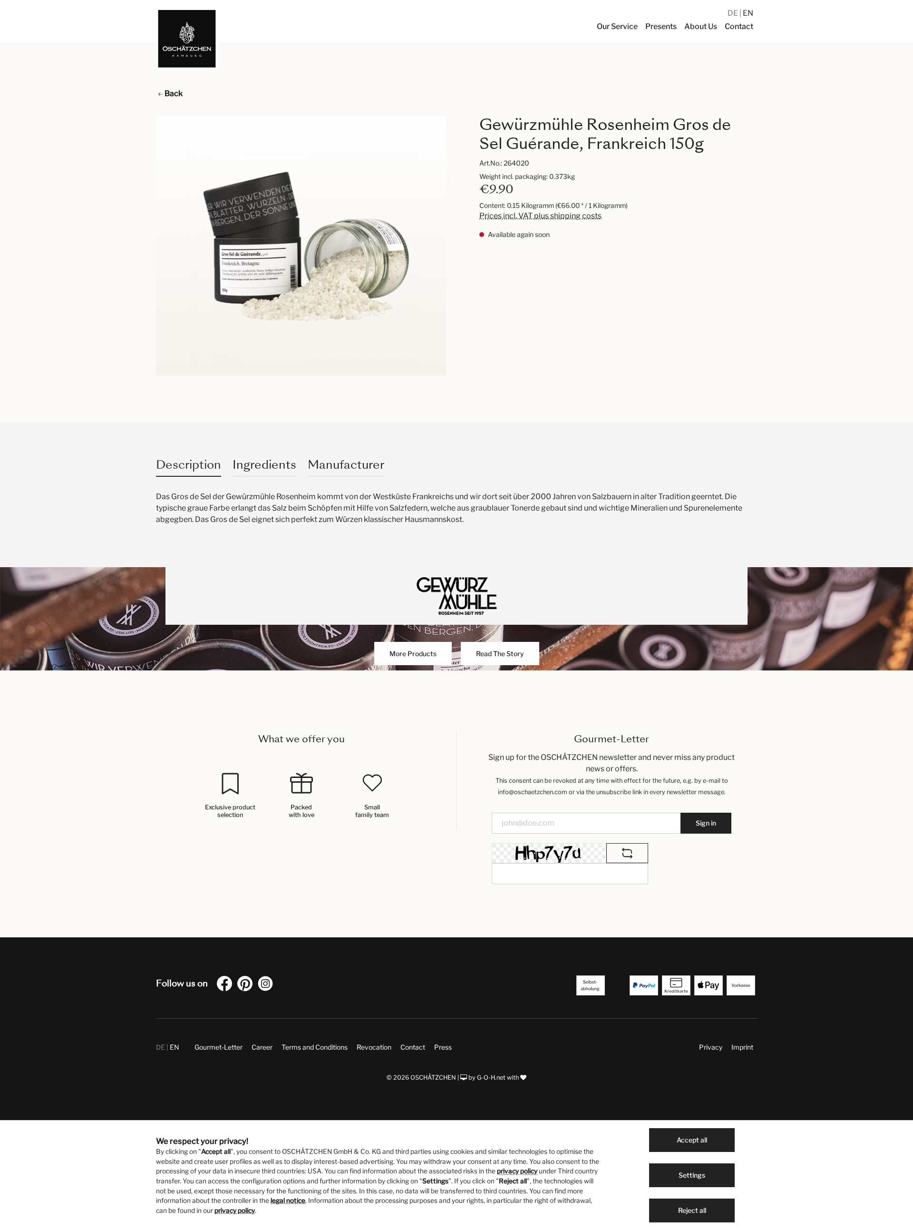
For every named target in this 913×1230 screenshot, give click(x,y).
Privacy (710, 1047)
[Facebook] (226, 985)
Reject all (692, 1210)
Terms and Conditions (315, 1047)
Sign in (706, 823)
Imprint (742, 1047)
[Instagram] (267, 985)
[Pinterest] (246, 985)
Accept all (692, 1140)
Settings (692, 1175)
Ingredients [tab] (264, 464)
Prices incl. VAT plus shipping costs (540, 215)
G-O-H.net (491, 1077)
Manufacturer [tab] (346, 464)
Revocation (374, 1047)
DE (733, 13)
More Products (413, 653)
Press (443, 1047)
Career (262, 1047)
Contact (412, 1047)
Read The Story (500, 653)
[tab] (188, 465)
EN (748, 13)
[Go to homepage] (187, 38)
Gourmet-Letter (218, 1047)
